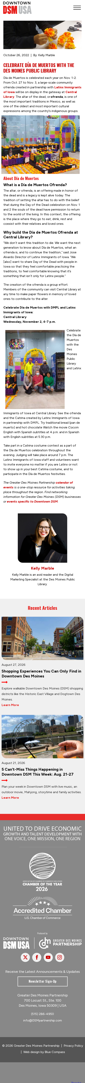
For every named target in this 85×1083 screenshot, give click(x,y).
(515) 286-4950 (42, 1014)
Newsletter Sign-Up (43, 981)
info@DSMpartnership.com (42, 1020)
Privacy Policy (73, 1046)
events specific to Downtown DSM (32, 501)
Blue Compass (55, 1052)
